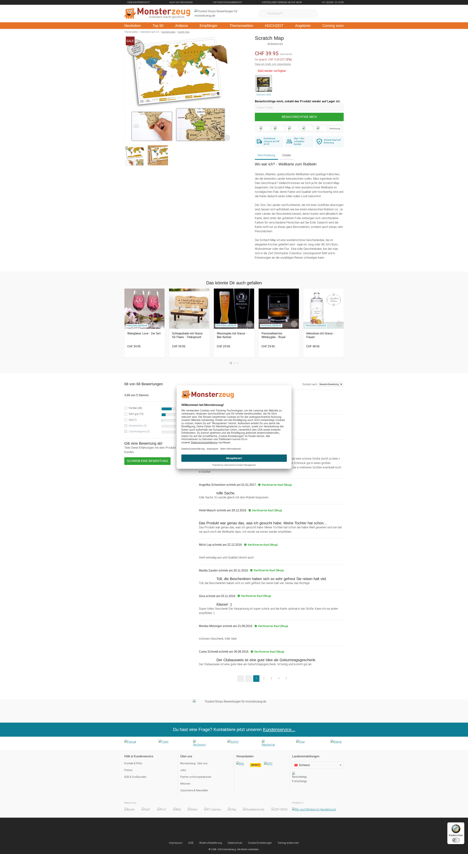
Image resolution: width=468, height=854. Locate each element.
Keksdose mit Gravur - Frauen (320, 335)
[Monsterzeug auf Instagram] (212, 829)
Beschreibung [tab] (266, 155)
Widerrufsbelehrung (210, 842)
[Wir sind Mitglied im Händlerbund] (314, 809)
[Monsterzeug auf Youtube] (255, 829)
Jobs (183, 770)
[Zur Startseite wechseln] (157, 13)
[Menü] (462, 824)
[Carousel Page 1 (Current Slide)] (231, 363)
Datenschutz (235, 842)
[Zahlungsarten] (234, 743)
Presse (128, 770)
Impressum (175, 842)
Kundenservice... (279, 729)
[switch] (456, 840)
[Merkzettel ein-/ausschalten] (227, 137)
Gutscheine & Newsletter (194, 790)
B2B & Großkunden (135, 776)
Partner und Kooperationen (195, 776)
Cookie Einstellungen (260, 842)
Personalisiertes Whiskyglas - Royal (273, 335)
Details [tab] (286, 155)
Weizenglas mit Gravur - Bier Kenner (232, 335)
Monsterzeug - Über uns (193, 763)
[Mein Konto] (336, 13)
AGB (190, 842)
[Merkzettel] (325, 13)
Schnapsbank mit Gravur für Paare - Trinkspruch (187, 335)
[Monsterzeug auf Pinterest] (241, 829)
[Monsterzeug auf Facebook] (227, 829)
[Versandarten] (262, 767)
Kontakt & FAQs (133, 763)
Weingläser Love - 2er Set (144, 333)
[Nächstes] (228, 89)
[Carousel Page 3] (237, 363)
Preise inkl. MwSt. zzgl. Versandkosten (273, 64)
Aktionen (185, 783)
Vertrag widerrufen (288, 842)
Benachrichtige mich (299, 116)
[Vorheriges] (128, 89)
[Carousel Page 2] (234, 363)
